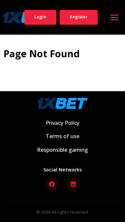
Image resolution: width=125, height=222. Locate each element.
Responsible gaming (62, 149)
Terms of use (62, 136)
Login (40, 17)
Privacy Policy (62, 122)
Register (79, 17)
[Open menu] (114, 17)
